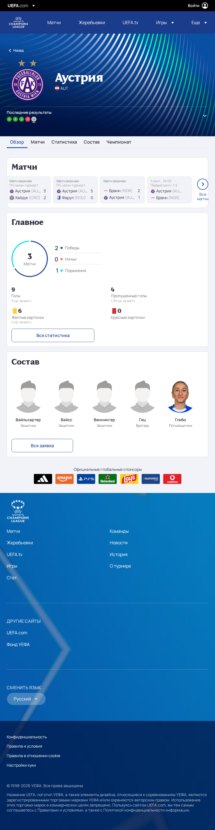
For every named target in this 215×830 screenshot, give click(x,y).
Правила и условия (24, 746)
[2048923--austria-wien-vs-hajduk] (28, 189)
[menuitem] (56, 22)
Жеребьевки (20, 543)
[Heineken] (108, 479)
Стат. (12, 578)
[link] (54, 22)
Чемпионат (118, 142)
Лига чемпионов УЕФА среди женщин (18, 22)
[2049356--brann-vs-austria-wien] (122, 189)
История (119, 554)
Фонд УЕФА (18, 644)
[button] (165, 22)
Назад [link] (18, 50)
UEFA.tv (14, 554)
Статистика (64, 142)
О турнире (120, 566)
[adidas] (43, 479)
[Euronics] (151, 479)
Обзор (17, 142)
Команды (119, 531)
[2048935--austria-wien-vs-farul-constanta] (75, 189)
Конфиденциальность (27, 736)
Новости (119, 543)
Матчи (38, 142)
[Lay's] (129, 479)
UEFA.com (17, 633)
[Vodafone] (172, 479)
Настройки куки (21, 765)
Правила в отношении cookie (33, 755)
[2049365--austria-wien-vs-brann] (169, 189)
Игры (12, 566)
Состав (92, 142)
